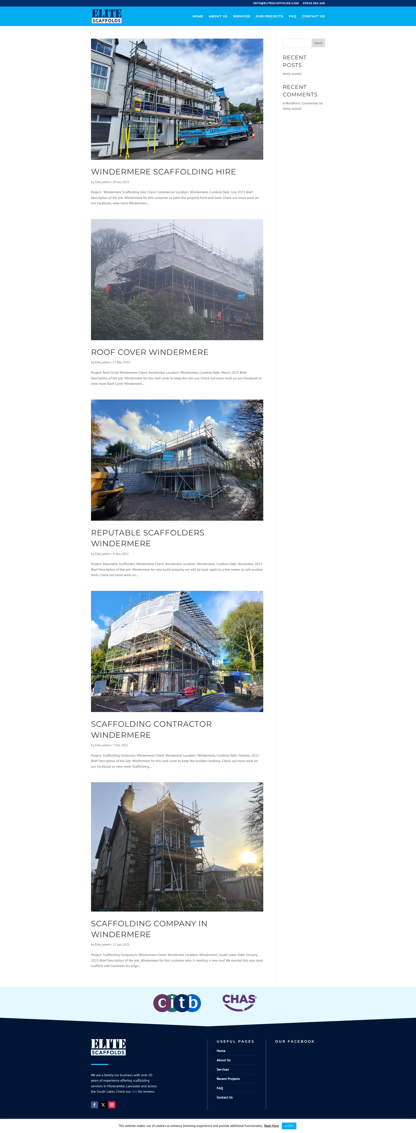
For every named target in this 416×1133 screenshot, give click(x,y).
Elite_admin (102, 182)
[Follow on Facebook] (94, 1104)
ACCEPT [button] (289, 1126)
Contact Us (313, 16)
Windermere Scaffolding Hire (163, 171)
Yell (134, 1091)
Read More (271, 1126)
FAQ (292, 16)
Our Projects (269, 16)
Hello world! (292, 74)
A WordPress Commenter (300, 103)
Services (241, 16)
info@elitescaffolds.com (276, 3)
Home (198, 16)
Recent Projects (228, 1078)
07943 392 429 (314, 3)
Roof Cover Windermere (150, 352)
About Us (218, 16)
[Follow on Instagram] (111, 1104)
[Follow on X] (103, 1104)
